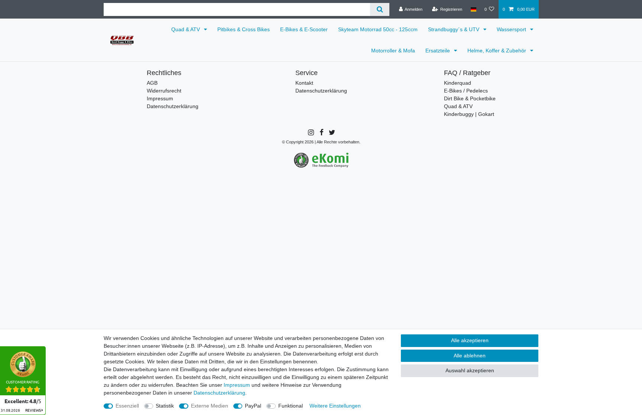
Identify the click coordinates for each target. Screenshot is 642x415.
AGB (152, 83)
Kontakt (304, 83)
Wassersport (512, 29)
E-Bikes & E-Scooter (304, 29)
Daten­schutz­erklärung (219, 393)
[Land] (473, 9)
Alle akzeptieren (470, 340)
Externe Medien (209, 406)
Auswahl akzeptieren (469, 370)
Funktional (290, 406)
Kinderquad (457, 83)
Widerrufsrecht (164, 91)
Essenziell (127, 406)
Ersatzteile (438, 51)
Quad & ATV (186, 29)
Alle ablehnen (470, 356)
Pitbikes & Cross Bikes (243, 29)
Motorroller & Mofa (393, 51)
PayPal (253, 406)
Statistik (165, 406)
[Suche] (379, 9)
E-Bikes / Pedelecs (466, 91)
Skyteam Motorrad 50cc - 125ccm (378, 29)
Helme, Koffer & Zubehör (497, 51)
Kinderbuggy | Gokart (469, 114)
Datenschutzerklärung (172, 106)
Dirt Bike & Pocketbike (470, 98)
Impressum (160, 98)
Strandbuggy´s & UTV (454, 29)
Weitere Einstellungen (335, 406)
